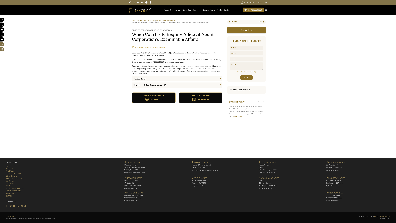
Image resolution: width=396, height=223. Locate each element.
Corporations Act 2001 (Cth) (166, 21)
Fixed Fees (10, 171)
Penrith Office (200, 178)
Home (134, 21)
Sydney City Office (134, 162)
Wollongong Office (270, 178)
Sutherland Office (134, 193)
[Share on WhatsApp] (2, 34)
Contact (227, 10)
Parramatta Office (202, 162)
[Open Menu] (266, 10)
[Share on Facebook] (2, 20)
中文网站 (9, 196)
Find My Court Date (13, 191)
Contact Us (10, 183)
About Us (9, 168)
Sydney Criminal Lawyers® (382, 216)
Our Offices (10, 181)
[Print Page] (2, 49)
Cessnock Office (335, 193)
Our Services (175, 10)
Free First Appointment (15, 178)
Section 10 (10, 193)
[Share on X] (2, 25)
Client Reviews (11, 176)
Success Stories (209, 10)
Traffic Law (197, 10)
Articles (219, 10)
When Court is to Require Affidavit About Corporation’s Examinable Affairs (173, 35)
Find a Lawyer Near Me (15, 188)
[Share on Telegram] (2, 39)
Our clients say (236, 102)
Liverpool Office (268, 162)
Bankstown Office (336, 178)
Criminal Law (186, 10)
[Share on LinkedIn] (2, 29)
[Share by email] (2, 44)
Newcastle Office (134, 178)
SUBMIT (246, 77)
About (166, 10)
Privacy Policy (10, 216)
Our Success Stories (13, 173)
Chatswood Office (336, 162)
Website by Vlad (385, 219)
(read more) (237, 116)
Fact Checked (160, 47)
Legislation (151, 21)
